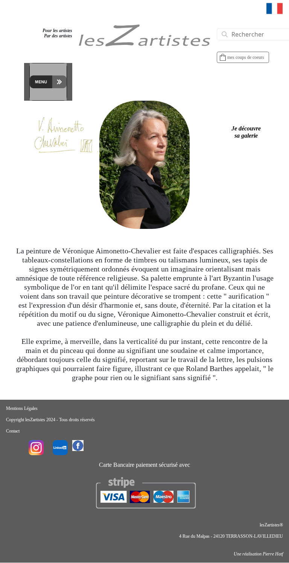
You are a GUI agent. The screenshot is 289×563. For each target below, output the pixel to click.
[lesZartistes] (144, 39)
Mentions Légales (22, 408)
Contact (13, 431)
